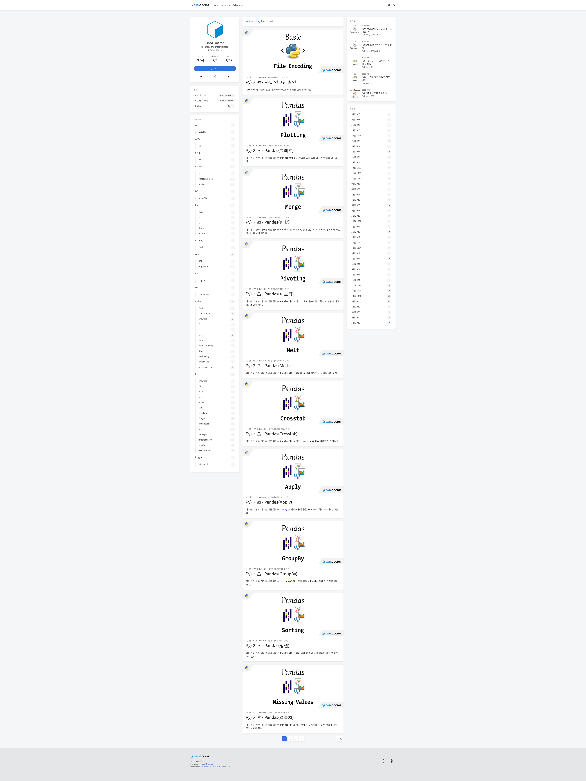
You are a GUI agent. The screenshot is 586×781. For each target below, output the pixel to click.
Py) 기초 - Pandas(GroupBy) (271, 573)
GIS (372, 67)
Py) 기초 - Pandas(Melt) (268, 365)
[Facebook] (229, 76)
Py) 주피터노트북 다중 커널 (374, 93)
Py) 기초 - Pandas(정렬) (267, 645)
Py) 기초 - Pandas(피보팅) (270, 293)
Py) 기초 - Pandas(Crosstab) (272, 433)
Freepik (206, 767)
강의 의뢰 (214, 68)
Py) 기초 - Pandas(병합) (267, 222)
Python (261, 21)
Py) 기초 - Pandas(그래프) (270, 150)
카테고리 (250, 21)
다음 (340, 738)
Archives (225, 5)
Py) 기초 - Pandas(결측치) (270, 717)
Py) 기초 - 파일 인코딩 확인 (271, 82)
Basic (263, 77)
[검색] (394, 5)
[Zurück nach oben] (351, 775)
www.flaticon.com (222, 767)
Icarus (210, 764)
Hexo (203, 764)
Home (215, 5)
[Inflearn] (389, 5)
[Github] (215, 76)
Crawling (375, 35)
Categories (238, 5)
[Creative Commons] (383, 761)
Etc (372, 96)
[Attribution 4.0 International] (391, 761)
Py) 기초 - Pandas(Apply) (269, 502)
